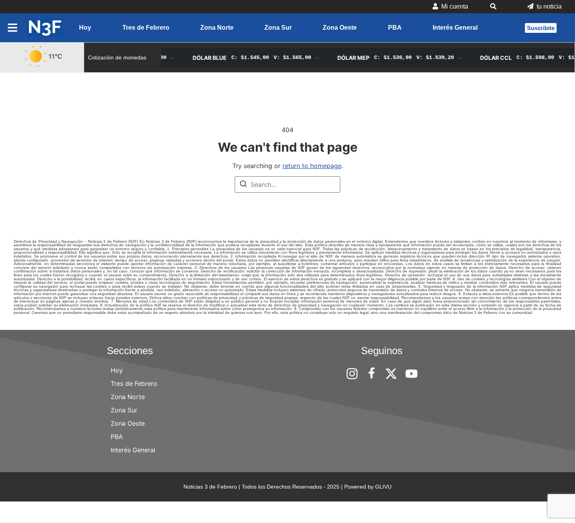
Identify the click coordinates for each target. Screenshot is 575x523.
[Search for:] (287, 184)
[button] (498, 6)
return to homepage (311, 166)
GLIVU (383, 487)
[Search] (243, 185)
